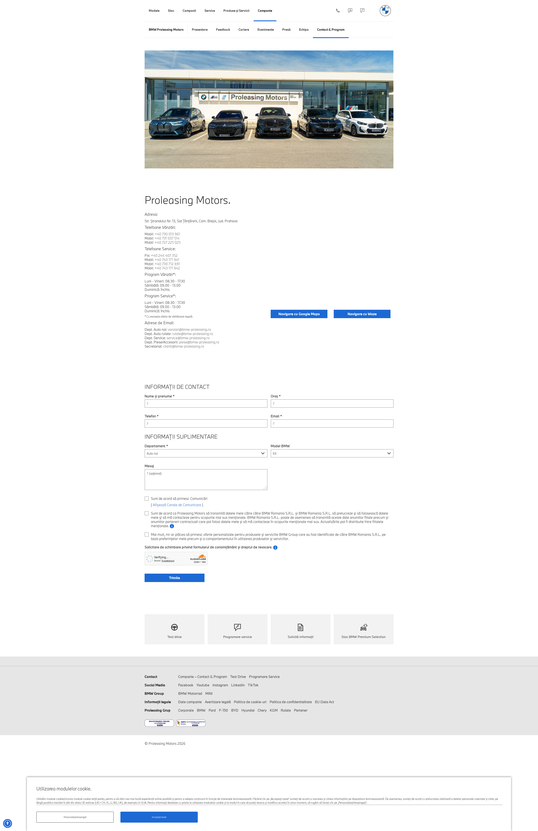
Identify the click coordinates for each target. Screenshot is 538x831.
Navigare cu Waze (362, 314)
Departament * (156, 446)
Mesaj (149, 466)
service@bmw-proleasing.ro (188, 338)
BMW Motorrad (190, 693)
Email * (276, 416)
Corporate (186, 710)
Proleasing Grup (157, 710)
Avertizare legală (218, 702)
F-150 (223, 710)
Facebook (185, 685)
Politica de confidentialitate (291, 702)
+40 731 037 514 (167, 238)
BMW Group (154, 693)
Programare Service (362, 10)
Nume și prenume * (160, 396)
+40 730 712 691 (167, 264)
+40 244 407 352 (338, 10)
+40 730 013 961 (167, 234)
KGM (274, 710)
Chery (262, 710)
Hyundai (247, 710)
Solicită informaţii (301, 637)
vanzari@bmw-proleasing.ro (189, 329)
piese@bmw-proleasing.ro (199, 342)
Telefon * (152, 416)
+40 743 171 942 (167, 268)
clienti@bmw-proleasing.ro (183, 346)
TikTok (253, 685)
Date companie (190, 702)
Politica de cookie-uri (250, 702)
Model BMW (280, 446)
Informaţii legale (158, 702)
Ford (212, 710)
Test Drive (238, 676)
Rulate (286, 710)
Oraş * (276, 396)
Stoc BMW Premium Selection (364, 637)
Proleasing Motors (385, 10)
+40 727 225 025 (168, 242)
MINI (208, 693)
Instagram (220, 685)
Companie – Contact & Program (350, 10)
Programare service (237, 637)
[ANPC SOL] (159, 723)
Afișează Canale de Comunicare (177, 505)
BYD (234, 710)
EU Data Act (324, 702)
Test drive (174, 637)
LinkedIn (238, 685)
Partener (300, 710)
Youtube (202, 685)
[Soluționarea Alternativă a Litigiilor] (191, 723)
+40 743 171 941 (167, 259)
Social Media (155, 685)
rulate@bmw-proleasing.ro (192, 333)
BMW (201, 710)
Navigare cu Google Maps (299, 314)
